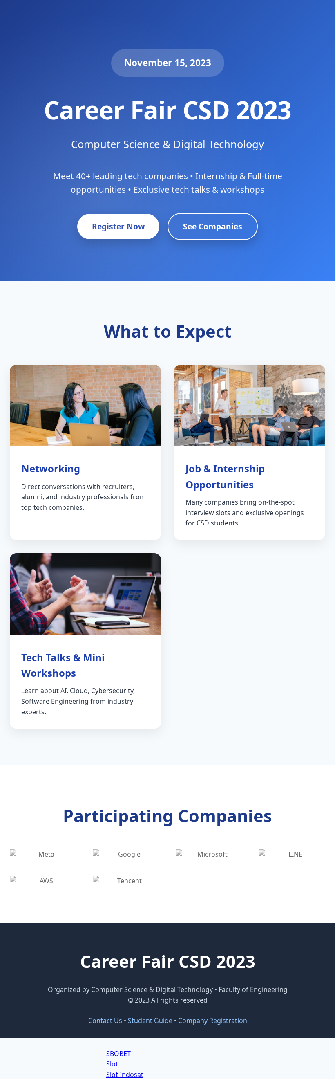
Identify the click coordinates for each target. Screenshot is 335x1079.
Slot (112, 1063)
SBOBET (118, 1053)
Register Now (118, 226)
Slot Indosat (124, 1074)
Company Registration (212, 1020)
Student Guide (150, 1020)
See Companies (212, 226)
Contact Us (105, 1020)
